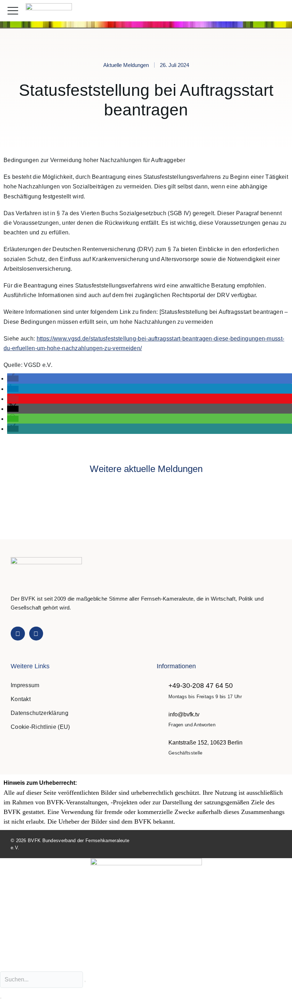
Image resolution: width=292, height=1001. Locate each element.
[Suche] (0, 998)
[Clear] (85, 981)
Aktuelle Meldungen (126, 65)
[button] (279, 11)
